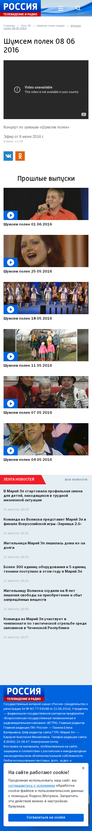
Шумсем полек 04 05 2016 (28, 460)
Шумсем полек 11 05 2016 (28, 365)
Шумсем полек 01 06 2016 (28, 224)
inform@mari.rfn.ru (71, 742)
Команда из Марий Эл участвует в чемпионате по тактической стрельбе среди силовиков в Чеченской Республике (45, 624)
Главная (9, 26)
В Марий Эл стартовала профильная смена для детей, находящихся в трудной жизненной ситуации (43, 496)
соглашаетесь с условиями (31, 785)
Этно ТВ (26, 26)
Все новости (76, 479)
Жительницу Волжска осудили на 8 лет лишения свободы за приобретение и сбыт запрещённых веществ (43, 595)
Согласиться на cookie (46, 817)
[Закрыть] (83, 768)
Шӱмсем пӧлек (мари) (50, 26)
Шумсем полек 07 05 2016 (28, 412)
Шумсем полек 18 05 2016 (28, 318)
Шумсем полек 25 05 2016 (28, 271)
